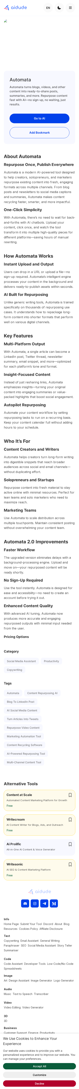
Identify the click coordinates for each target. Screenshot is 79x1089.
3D (5, 1020)
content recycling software (24, 745)
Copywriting (14, 669)
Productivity (51, 661)
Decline (39, 1083)
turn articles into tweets (23, 719)
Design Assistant (19, 980)
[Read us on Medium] (54, 903)
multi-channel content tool (24, 762)
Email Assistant (30, 940)
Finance (33, 1032)
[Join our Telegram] (44, 903)
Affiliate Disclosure (51, 928)
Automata (13, 693)
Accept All (39, 1066)
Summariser (11, 950)
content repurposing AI (42, 693)
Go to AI (39, 118)
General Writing (50, 940)
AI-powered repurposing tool (26, 753)
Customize (39, 1075)
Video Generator (33, 1007)
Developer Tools (35, 963)
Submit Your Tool (31, 924)
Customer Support (15, 1032)
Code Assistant (13, 963)
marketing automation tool (24, 736)
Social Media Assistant (21, 661)
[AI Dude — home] (15, 8)
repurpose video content (23, 727)
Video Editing (12, 1007)
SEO (23, 945)
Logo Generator (64, 980)
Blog (66, 924)
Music (7, 994)
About (58, 924)
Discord (48, 924)
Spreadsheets (13, 968)
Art (5, 980)
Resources (10, 928)
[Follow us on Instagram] (35, 903)
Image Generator (41, 980)
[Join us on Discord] (25, 903)
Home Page (11, 924)
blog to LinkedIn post (20, 701)
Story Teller (64, 945)
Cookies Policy (28, 928)
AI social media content (22, 710)
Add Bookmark (39, 132)
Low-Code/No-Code (60, 963)
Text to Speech (22, 994)
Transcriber (41, 994)
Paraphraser (11, 945)
